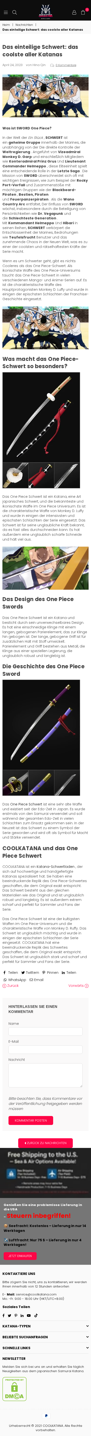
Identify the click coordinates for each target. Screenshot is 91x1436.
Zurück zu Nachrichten (46, 1143)
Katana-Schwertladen (55, 866)
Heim (6, 25)
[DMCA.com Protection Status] (14, 1400)
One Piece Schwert (26, 804)
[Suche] (14, 12)
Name (13, 1023)
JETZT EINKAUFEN (20, 1256)
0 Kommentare (66, 65)
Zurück (12, 985)
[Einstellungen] (74, 12)
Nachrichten (24, 25)
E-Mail (13, 1041)
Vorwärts (76, 985)
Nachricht (16, 1059)
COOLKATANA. (53, 1425)
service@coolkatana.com (36, 1294)
